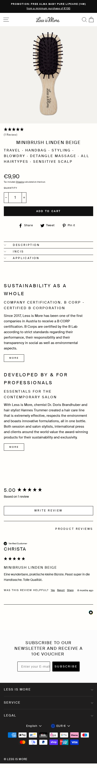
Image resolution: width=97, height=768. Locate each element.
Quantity (10, 188)
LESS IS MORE (17, 689)
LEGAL (10, 715)
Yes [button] (53, 590)
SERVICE (12, 702)
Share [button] (70, 590)
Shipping (20, 182)
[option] (48, 6)
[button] (48, 132)
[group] (48, 490)
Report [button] (61, 590)
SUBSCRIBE (66, 666)
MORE (14, 357)
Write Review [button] (48, 510)
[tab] (74, 529)
